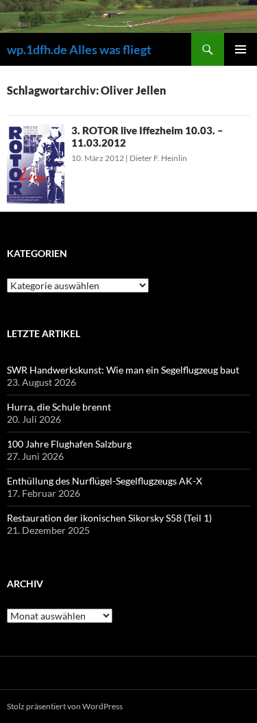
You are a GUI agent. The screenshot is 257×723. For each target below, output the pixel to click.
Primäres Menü (240, 49)
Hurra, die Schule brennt (59, 407)
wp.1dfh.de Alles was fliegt (79, 49)
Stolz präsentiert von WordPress (65, 706)
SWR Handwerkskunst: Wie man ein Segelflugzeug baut (123, 370)
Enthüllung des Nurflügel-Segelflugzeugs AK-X (104, 481)
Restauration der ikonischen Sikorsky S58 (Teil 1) (109, 518)
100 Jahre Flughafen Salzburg (69, 444)
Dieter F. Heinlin (158, 158)
